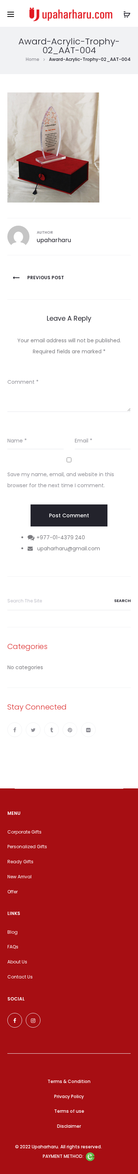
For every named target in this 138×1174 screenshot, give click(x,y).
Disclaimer (69, 1126)
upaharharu (54, 240)
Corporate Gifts (24, 832)
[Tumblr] (51, 729)
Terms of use (69, 1111)
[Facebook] (14, 729)
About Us (17, 962)
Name (17, 440)
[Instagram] (33, 1020)
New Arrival (19, 877)
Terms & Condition (69, 1081)
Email (83, 440)
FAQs (12, 947)
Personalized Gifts (27, 846)
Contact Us (20, 977)
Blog (12, 932)
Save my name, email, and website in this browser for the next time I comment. (60, 480)
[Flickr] (88, 729)
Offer (12, 892)
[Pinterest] (70, 729)
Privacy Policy (69, 1096)
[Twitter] (33, 729)
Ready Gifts (20, 861)
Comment (23, 382)
